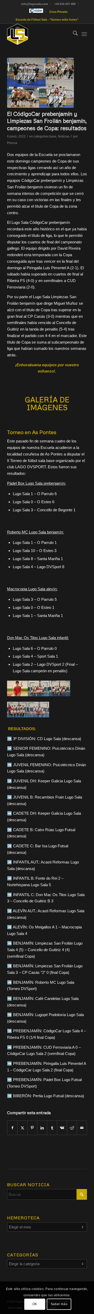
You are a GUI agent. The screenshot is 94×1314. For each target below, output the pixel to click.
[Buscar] (73, 34)
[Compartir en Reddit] (72, 1128)
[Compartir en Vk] (62, 1128)
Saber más (59, 1304)
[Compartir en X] (22, 1128)
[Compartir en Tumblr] (52, 1128)
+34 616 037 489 (64, 3)
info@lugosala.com (34, 3)
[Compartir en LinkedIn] (42, 1128)
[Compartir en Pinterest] (32, 1128)
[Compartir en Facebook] (12, 1128)
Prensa (12, 143)
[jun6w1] (40, 83)
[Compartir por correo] (82, 1128)
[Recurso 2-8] (39, 34)
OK (34, 1304)
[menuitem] (35, 4)
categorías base (45, 136)
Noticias (63, 136)
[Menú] (84, 34)
